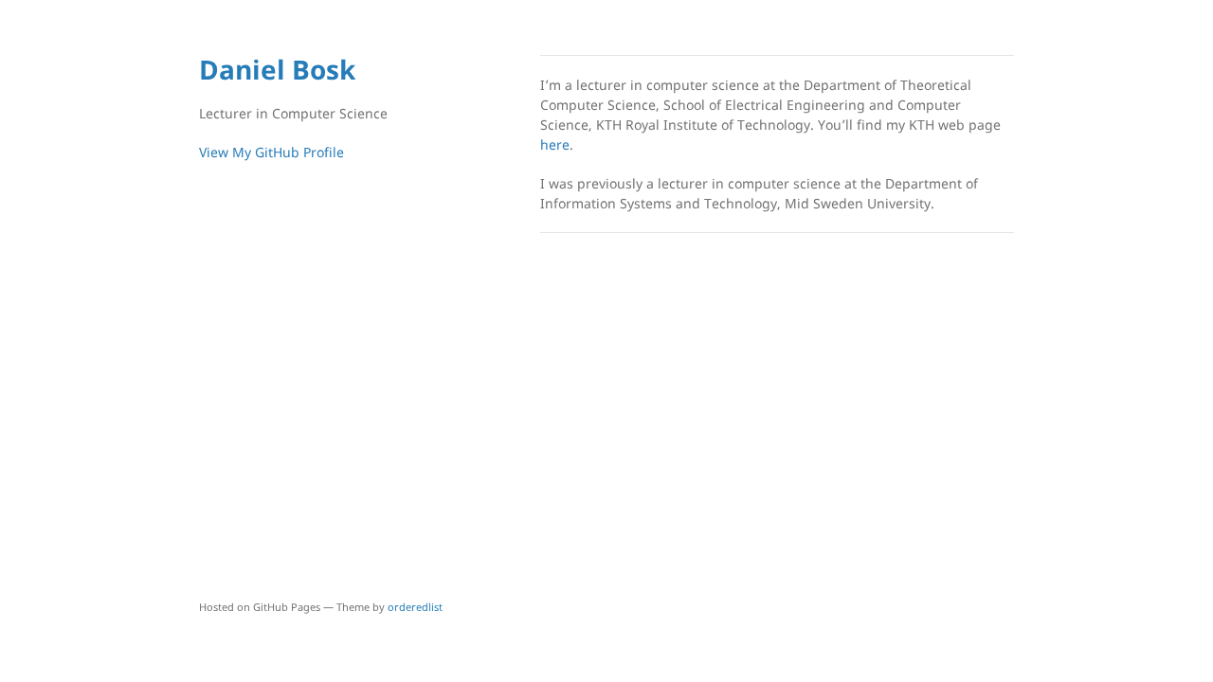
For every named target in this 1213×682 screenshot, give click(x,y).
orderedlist (415, 607)
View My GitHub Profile (271, 152)
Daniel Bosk (277, 69)
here (555, 144)
